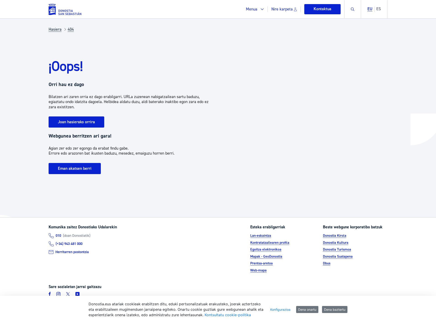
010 (58, 235)
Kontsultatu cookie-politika (228, 315)
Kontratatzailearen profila (269, 242)
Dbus (326, 263)
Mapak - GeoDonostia (266, 256)
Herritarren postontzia (72, 252)
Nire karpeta (282, 9)
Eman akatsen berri (75, 168)
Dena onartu (307, 309)
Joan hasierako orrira (76, 122)
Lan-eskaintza (260, 235)
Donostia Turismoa (337, 249)
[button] (255, 9)
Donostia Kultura (335, 242)
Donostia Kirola (334, 235)
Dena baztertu (334, 309)
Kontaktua (322, 9)
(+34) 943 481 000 (69, 244)
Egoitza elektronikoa (265, 249)
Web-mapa (258, 270)
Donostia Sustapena (338, 256)
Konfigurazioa (280, 309)
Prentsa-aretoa (261, 263)
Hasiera (55, 29)
